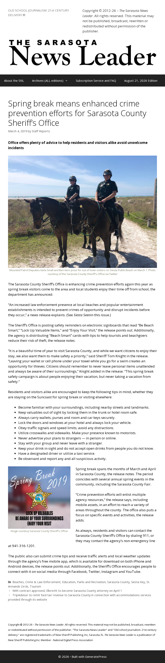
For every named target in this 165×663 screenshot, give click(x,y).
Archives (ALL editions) (47, 80)
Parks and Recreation (91, 582)
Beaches (18, 582)
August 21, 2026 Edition (140, 80)
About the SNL (14, 80)
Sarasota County (118, 582)
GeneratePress (96, 657)
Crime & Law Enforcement (43, 582)
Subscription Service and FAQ (96, 80)
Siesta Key (138, 582)
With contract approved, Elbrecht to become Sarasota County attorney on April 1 (67, 591)
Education (68, 582)
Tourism (35, 586)
